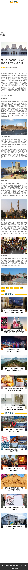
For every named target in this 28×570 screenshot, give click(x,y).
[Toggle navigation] (2, 31)
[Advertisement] (14, 19)
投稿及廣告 (23, 565)
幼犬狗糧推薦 (3, 35)
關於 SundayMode (6, 565)
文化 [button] (3, 290)
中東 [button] (7, 287)
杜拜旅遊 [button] (16, 287)
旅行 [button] (3, 287)
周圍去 (3, 67)
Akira (15, 67)
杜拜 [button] (11, 287)
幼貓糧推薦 (2, 34)
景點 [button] (22, 287)
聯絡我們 (15, 565)
